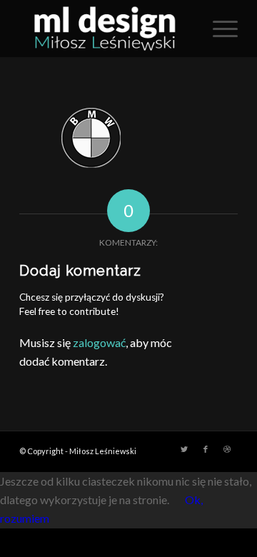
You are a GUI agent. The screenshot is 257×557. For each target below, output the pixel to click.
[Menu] (218, 28)
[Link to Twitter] (184, 449)
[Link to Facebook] (205, 449)
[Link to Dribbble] (227, 449)
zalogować (99, 342)
